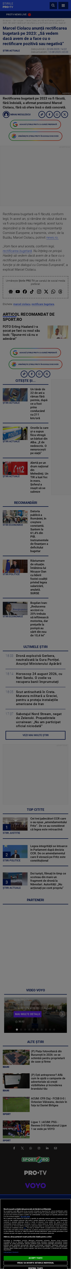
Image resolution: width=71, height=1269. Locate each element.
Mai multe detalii (25, 1216)
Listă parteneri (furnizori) (11, 1252)
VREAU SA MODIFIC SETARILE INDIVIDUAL (35, 1263)
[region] (35, 1234)
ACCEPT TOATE (35, 1258)
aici (25, 1228)
